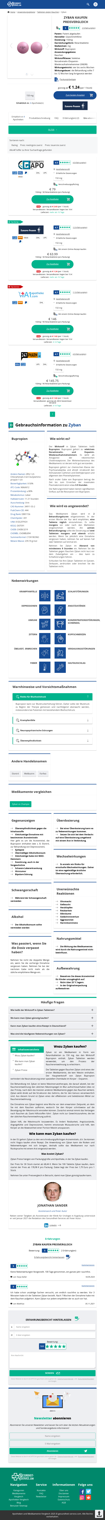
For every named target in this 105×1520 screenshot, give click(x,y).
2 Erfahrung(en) (88, 28)
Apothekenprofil (63, 169)
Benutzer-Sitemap (18, 1505)
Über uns (63, 1490)
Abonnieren (52, 1451)
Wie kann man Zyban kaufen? (25, 1063)
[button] (26, 74)
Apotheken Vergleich (19, 1499)
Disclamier (64, 1493)
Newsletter (41, 1496)
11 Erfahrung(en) (80, 292)
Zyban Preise (21, 1070)
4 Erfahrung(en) (79, 162)
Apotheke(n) (30, 103)
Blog (19, 1502)
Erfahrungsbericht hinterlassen (49, 1257)
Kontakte (41, 1490)
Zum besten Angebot (75, 95)
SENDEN (49, 1373)
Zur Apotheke (52, 199)
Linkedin (53, 1225)
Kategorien (18, 1490)
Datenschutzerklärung (65, 1379)
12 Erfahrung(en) (80, 227)
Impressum (63, 1496)
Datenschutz (64, 1499)
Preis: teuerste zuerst (55, 145)
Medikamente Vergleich (18, 1495)
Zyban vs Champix (20, 804)
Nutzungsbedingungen (86, 1379)
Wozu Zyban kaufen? (25, 1055)
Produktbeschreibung (39, 118)
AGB (64, 1502)
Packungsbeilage (68, 79)
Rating (15, 145)
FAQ (56, 118)
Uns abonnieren (91, 118)
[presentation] (11, 45)
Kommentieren (88, 1265)
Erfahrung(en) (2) (71, 118)
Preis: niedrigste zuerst (31, 145)
